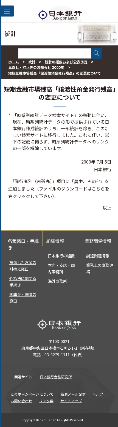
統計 (31, 61)
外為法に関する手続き (22, 281)
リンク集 (46, 400)
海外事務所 (57, 281)
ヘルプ (97, 394)
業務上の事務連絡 (99, 268)
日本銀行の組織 (61, 256)
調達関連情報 (97, 256)
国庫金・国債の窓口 (22, 297)
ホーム (13, 61)
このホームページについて (32, 394)
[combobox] (54, 53)
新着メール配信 (73, 394)
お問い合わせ (21, 400)
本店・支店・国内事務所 (61, 268)
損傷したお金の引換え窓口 (22, 265)
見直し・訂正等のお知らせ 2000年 (36, 67)
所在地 (87, 348)
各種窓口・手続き (23, 244)
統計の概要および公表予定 (66, 61)
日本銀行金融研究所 (56, 376)
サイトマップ (71, 400)
